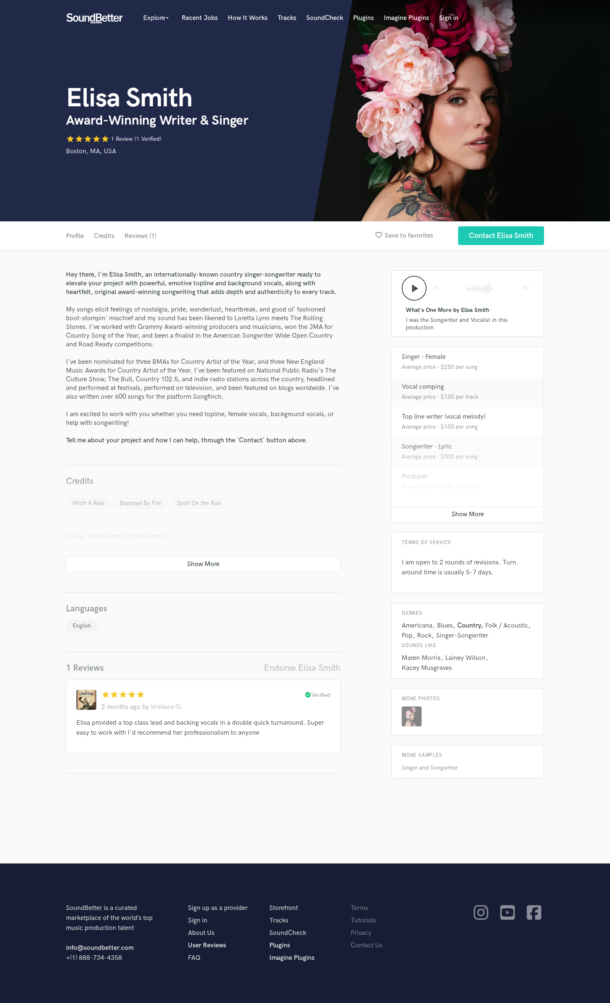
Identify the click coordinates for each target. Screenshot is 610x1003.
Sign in (449, 18)
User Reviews (207, 945)
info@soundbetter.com (100, 948)
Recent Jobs (200, 18)
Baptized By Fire (140, 503)
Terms (359, 908)
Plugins (363, 18)
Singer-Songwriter (462, 636)
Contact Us (367, 945)
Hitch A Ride (88, 503)
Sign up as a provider (218, 908)
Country (469, 626)
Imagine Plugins (406, 18)
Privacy (361, 933)
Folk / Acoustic (506, 626)
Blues (445, 626)
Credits (104, 236)
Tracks (287, 18)
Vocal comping (423, 387)
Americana (417, 626)
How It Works (248, 18)
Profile (75, 236)
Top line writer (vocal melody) (444, 417)
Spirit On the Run (199, 503)
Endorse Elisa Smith (302, 668)
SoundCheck (324, 18)
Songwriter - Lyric (427, 447)
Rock (424, 636)
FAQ (194, 958)
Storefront (283, 908)
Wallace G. (167, 707)
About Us (201, 933)
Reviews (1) (140, 236)
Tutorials (363, 921)
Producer (415, 477)
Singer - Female (424, 357)
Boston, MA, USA (91, 151)
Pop (407, 636)
